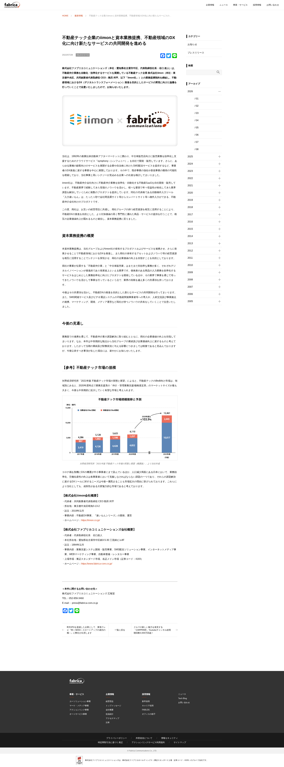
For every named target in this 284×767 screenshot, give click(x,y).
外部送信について (144, 738)
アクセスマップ (112, 718)
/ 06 (197, 135)
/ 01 (197, 98)
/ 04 (197, 120)
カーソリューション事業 (80, 701)
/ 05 (197, 127)
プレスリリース (82, 55)
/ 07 (197, 142)
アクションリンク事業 (79, 710)
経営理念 (109, 701)
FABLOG (146, 710)
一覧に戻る (120, 630)
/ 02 (197, 106)
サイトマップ (180, 742)
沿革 (108, 722)
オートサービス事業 (78, 714)
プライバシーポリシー (116, 738)
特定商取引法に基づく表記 (110, 742)
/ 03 (197, 113)
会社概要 (109, 710)
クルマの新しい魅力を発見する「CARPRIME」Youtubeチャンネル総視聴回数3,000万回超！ (152, 630)
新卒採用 (146, 701)
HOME (65, 15)
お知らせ (192, 44)
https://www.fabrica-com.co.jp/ (96, 563)
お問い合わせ (273, 5)
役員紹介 (109, 714)
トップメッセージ (113, 706)
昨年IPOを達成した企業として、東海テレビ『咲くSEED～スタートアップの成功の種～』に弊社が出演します (86, 630)
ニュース (224, 5)
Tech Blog (182, 698)
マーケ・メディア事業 (79, 706)
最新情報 (79, 15)
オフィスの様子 (148, 714)
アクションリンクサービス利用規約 (148, 742)
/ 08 (197, 149)
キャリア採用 (148, 706)
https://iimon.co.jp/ (90, 520)
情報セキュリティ (169, 738)
